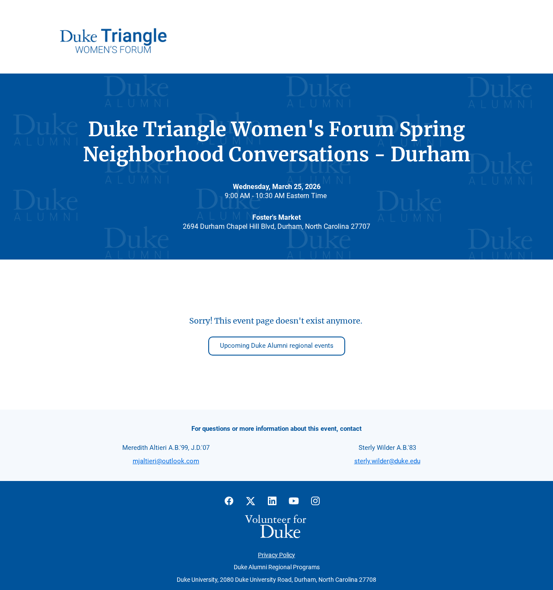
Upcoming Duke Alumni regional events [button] (277, 346)
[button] (233, 504)
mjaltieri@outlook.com (166, 461)
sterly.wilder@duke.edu (387, 461)
